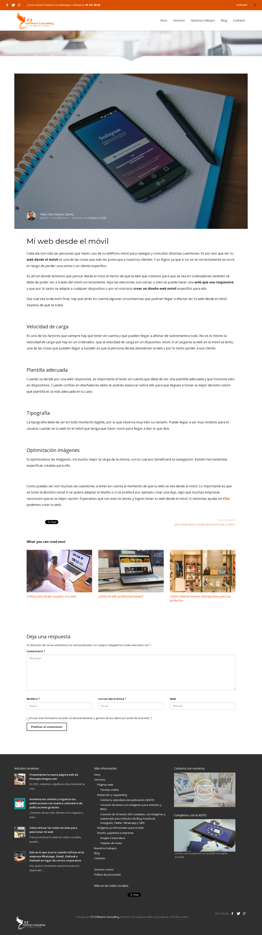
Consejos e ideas (96, 218)
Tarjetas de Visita (111, 843)
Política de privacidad (107, 874)
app (176, 524)
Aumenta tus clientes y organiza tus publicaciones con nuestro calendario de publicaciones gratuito (55, 803)
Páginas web (105, 784)
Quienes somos (104, 869)
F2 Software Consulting (105, 917)
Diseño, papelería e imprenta (115, 833)
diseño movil (187, 524)
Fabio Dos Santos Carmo (57, 214)
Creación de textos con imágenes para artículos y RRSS (130, 807)
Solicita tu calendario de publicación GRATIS (127, 800)
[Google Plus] (19, 5)
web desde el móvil (223, 524)
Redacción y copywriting (112, 795)
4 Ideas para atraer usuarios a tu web (51, 596)
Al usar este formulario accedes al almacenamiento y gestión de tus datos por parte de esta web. (90, 718)
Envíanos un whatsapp (58, 5)
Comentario (36, 651)
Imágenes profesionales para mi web (120, 828)
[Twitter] (13, 5)
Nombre (33, 699)
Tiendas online (109, 790)
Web (173, 699)
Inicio (97, 774)
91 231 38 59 (92, 5)
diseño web (203, 524)
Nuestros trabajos (105, 848)
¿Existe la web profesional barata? (120, 596)
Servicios (99, 779)
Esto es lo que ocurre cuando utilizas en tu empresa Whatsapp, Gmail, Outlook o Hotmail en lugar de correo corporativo (56, 856)
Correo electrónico (112, 699)
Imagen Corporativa (112, 838)
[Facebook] (7, 5)
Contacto (99, 858)
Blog (96, 853)
